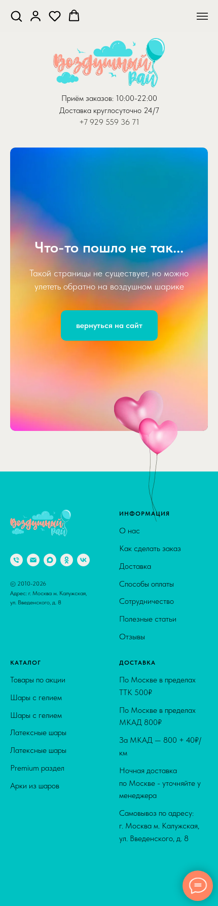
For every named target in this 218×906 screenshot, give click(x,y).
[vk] (83, 820)
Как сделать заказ (150, 808)
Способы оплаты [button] (146, 844)
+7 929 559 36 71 (109, 122)
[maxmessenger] (50, 820)
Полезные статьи (147, 879)
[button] (16, 16)
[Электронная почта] (33, 820)
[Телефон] (16, 820)
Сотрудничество (146, 861)
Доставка (135, 826)
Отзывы (132, 896)
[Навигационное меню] (202, 16)
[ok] (66, 820)
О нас (129, 790)
